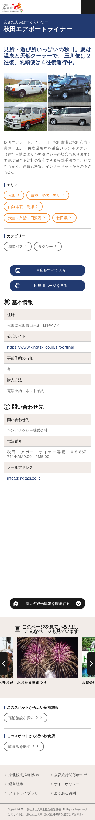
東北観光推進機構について (26, 775)
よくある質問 (65, 793)
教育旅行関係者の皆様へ (72, 775)
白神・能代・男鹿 (45, 195)
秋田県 (62, 218)
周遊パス (15, 246)
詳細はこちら (28, 639)
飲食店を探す (19, 746)
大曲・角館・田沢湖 (24, 218)
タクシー (45, 246)
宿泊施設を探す (21, 718)
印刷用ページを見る (50, 285)
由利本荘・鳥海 (21, 206)
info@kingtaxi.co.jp (24, 478)
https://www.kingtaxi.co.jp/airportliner (40, 347)
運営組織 (15, 784)
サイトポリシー (67, 784)
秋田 (12, 195)
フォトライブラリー (25, 793)
